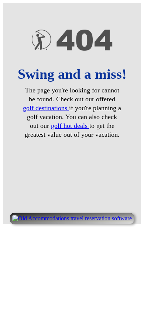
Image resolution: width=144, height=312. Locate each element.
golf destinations (46, 108)
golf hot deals (70, 125)
